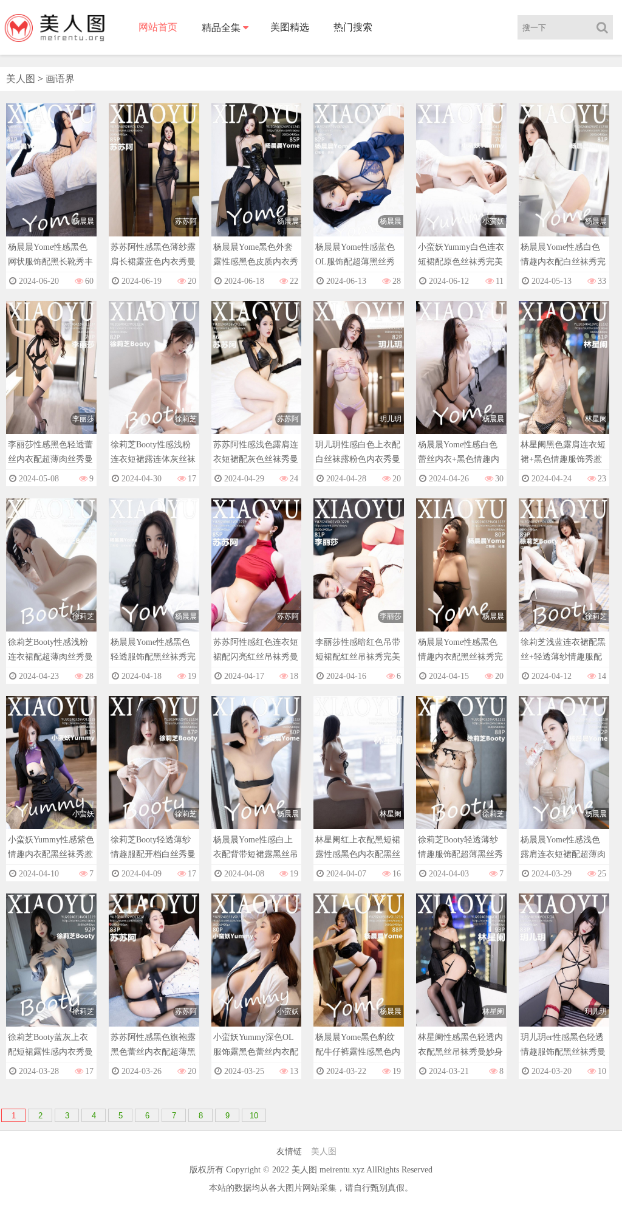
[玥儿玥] (358, 379)
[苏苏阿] (154, 181)
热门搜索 (352, 27)
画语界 (60, 79)
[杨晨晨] (51, 181)
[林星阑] (564, 379)
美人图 (20, 79)
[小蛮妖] (461, 181)
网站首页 (157, 27)
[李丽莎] (51, 379)
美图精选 (289, 27)
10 (254, 1115)
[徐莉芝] (154, 379)
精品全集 (221, 27)
